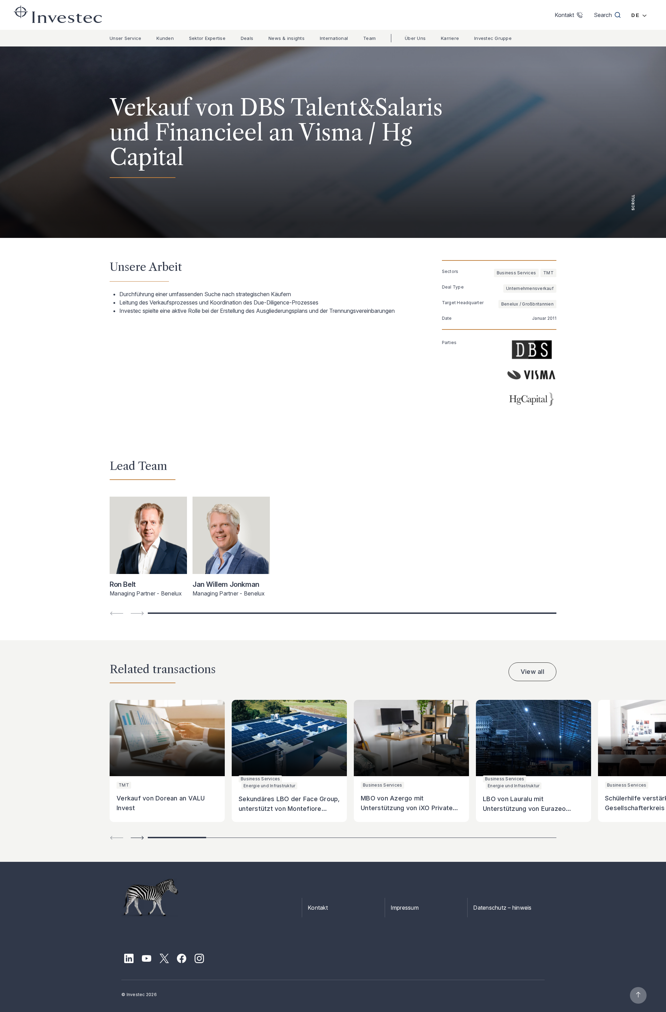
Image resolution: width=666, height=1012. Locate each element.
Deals (247, 38)
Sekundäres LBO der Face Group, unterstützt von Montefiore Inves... (289, 808)
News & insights (286, 38)
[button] (137, 838)
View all (532, 671)
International (334, 38)
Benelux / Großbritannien (527, 304)
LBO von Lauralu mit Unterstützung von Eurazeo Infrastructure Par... (524, 808)
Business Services (516, 272)
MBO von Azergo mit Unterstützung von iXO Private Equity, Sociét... (407, 808)
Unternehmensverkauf (530, 288)
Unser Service (125, 38)
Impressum (405, 907)
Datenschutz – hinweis (502, 907)
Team (369, 38)
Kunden (165, 38)
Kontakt (318, 907)
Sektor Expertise (207, 38)
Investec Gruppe (493, 38)
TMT (548, 272)
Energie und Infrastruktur (269, 785)
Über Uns (415, 38)
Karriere (450, 38)
